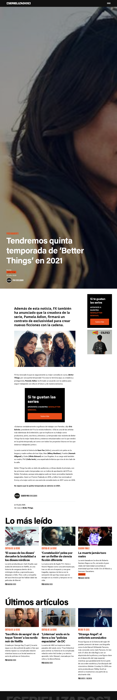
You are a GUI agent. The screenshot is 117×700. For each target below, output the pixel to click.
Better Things (11, 272)
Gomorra (82, 574)
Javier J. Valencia (86, 678)
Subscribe (99, 322)
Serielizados (19, 280)
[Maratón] (99, 343)
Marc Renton (85, 578)
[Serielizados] (9, 280)
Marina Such (12, 584)
